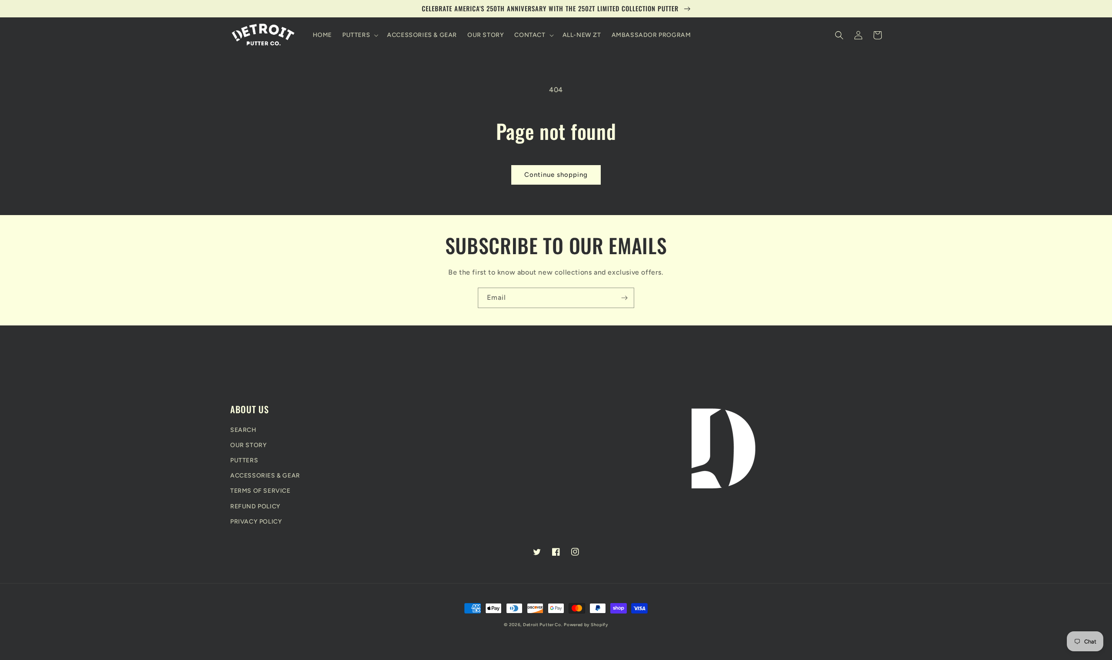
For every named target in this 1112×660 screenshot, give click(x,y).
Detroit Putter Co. (543, 624)
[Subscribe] (624, 298)
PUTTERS (244, 460)
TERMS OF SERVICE (260, 490)
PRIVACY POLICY (256, 521)
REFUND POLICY (255, 506)
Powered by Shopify (586, 624)
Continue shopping (556, 175)
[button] (359, 35)
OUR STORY (248, 445)
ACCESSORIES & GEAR (265, 475)
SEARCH (243, 430)
